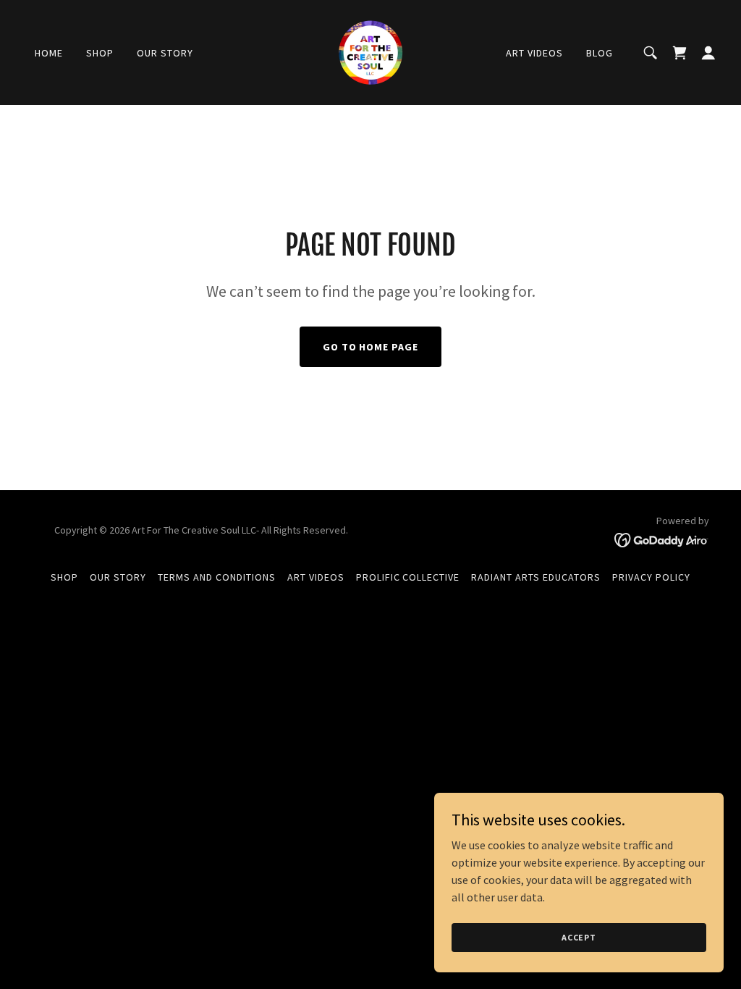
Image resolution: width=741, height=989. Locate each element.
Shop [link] (100, 52)
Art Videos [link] (534, 52)
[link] (370, 50)
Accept (579, 937)
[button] (708, 52)
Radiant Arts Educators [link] (536, 577)
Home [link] (49, 52)
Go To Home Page (371, 346)
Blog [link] (599, 52)
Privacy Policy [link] (651, 577)
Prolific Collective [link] (408, 577)
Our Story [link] (165, 52)
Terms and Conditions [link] (217, 577)
